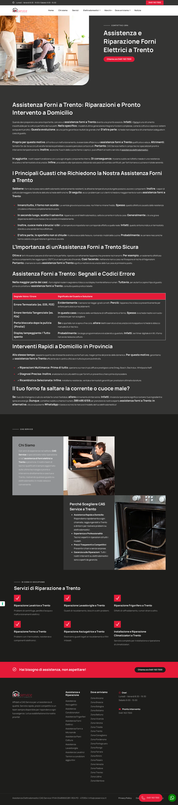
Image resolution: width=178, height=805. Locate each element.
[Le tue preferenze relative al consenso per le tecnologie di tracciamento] (2, 603)
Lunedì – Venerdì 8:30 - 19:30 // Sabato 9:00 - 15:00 (36, 2)
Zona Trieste (97, 727)
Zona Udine (96, 776)
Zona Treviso (97, 772)
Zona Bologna (97, 706)
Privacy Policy (125, 798)
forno (136, 122)
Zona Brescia (97, 702)
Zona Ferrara (97, 751)
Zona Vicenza (97, 718)
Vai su (6, 403)
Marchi (108, 10)
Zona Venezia (97, 764)
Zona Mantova (97, 780)
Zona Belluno (97, 714)
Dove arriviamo (122, 10)
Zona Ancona (97, 698)
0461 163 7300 (155, 2)
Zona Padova (97, 768)
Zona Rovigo (96, 747)
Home (51, 10)
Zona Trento (96, 731)
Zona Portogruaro (99, 743)
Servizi (75, 10)
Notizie (137, 10)
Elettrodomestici (91, 10)
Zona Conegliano (99, 735)
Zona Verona (97, 722)
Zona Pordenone (98, 739)
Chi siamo (62, 10)
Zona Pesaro (97, 760)
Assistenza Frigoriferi (76, 716)
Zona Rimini (96, 755)
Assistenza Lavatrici (75, 752)
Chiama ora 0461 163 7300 (119, 59)
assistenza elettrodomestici (135, 149)
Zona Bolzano (97, 710)
